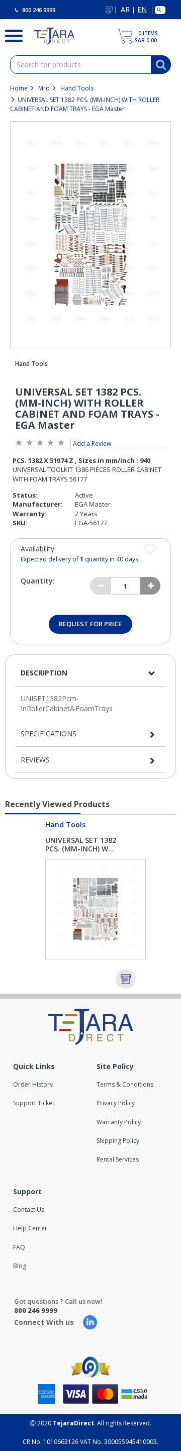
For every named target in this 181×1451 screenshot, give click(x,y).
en (142, 10)
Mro (44, 88)
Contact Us (28, 1209)
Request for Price (90, 623)
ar (125, 10)
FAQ (19, 1247)
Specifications (48, 733)
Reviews (35, 759)
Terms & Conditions (125, 1084)
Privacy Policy (116, 1103)
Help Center (30, 1228)
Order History (33, 1084)
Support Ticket (33, 1103)
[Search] (9, 35)
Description (44, 673)
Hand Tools (77, 88)
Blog (19, 1266)
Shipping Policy (118, 1140)
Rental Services (118, 1159)
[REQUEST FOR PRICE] (126, 979)
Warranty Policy (119, 1122)
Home (19, 88)
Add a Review (92, 443)
